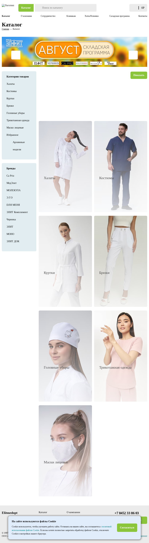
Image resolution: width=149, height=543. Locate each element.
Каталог (26, 7)
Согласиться (127, 527)
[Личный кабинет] (121, 8)
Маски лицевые (15, 127)
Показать (138, 75)
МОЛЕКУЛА (14, 190)
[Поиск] (38, 8)
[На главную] (8, 8)
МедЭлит (12, 183)
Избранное (12, 135)
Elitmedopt (9, 513)
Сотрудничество (48, 16)
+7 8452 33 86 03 (126, 513)
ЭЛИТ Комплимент (17, 212)
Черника (11, 219)
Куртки (10, 98)
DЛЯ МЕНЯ (13, 205)
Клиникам (71, 16)
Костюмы (12, 91)
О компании (26, 16)
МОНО (10, 234)
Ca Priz (10, 175)
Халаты (11, 84)
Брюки (10, 105)
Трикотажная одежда (18, 120)
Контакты (142, 16)
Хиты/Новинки (92, 16)
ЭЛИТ (10, 226)
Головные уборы (16, 113)
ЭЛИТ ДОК (13, 241)
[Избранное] (126, 8)
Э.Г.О (10, 197)
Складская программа (119, 16)
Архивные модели (19, 146)
